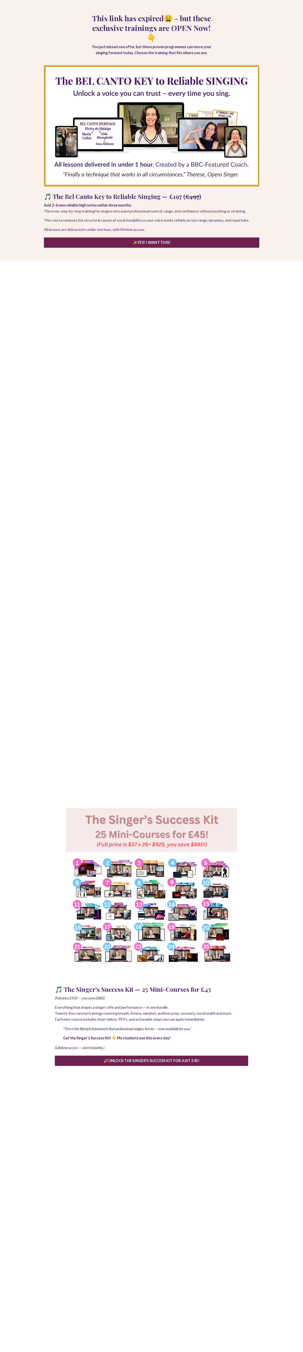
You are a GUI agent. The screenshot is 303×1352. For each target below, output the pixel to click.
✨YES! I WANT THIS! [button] (151, 242)
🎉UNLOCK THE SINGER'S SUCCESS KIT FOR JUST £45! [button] (151, 1060)
